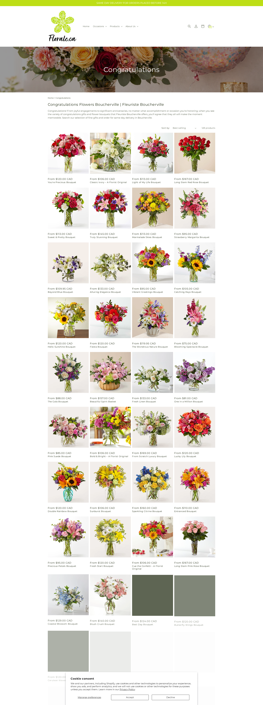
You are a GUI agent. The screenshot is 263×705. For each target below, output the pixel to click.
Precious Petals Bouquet (62, 566)
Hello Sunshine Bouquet (61, 346)
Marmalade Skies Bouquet (147, 237)
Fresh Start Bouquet (101, 566)
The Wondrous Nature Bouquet (150, 346)
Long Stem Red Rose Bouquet (191, 182)
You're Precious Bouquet (62, 182)
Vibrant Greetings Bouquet (147, 292)
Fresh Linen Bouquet (144, 401)
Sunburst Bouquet (100, 511)
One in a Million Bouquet (188, 401)
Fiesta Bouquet (98, 346)
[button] (99, 26)
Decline (170, 697)
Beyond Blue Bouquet (60, 292)
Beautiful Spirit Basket (103, 401)
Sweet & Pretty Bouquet (61, 237)
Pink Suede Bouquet (59, 456)
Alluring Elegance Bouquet (105, 292)
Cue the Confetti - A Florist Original (147, 567)
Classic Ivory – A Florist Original (108, 182)
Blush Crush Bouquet (102, 623)
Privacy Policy (127, 689)
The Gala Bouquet (58, 401)
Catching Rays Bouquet (188, 292)
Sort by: (165, 128)
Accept (130, 697)
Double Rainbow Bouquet (62, 511)
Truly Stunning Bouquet (104, 237)
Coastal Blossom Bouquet (63, 623)
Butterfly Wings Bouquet (188, 623)
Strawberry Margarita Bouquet (192, 237)
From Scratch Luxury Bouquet (149, 456)
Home (51, 98)
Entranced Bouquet (185, 511)
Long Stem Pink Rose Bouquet (192, 566)
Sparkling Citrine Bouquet (147, 511)
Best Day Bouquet (142, 623)
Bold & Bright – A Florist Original (109, 456)
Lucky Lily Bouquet (185, 456)
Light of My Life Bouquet (146, 182)
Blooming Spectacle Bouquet (191, 346)
